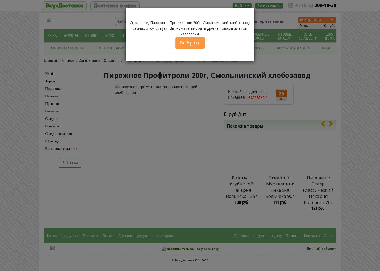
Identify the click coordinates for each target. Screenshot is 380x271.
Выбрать (190, 43)
